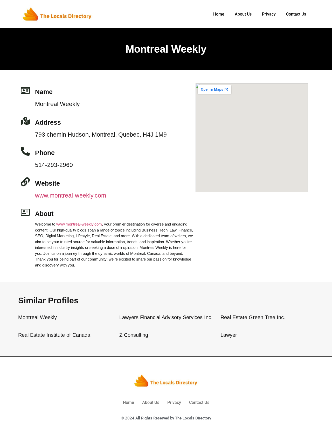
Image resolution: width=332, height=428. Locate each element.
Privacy (269, 14)
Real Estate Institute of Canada (54, 335)
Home (218, 14)
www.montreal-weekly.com (70, 195)
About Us (243, 14)
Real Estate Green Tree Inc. (252, 317)
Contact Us (296, 14)
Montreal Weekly (37, 317)
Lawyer (228, 335)
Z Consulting (133, 335)
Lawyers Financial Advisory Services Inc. (166, 317)
